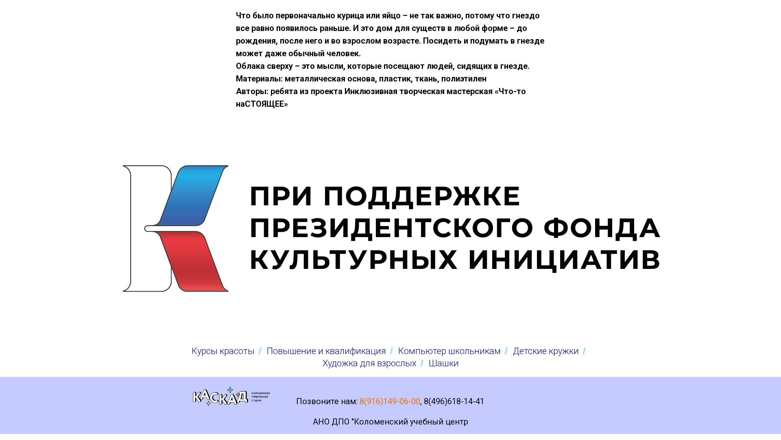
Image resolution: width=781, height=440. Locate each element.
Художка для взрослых (370, 363)
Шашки (444, 363)
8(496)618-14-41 (454, 401)
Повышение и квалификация (326, 351)
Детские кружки (546, 351)
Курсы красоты (223, 351)
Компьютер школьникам (449, 351)
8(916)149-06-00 (390, 401)
